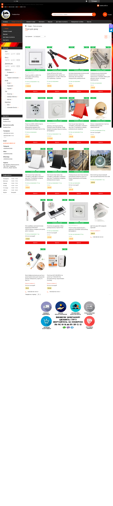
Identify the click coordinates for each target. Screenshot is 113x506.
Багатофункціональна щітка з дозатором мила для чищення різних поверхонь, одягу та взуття (34, 277)
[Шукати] (94, 14)
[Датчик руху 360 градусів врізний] (100, 211)
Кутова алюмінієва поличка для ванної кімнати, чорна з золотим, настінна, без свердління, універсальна (79, 75)
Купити (35, 91)
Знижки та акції (30, 21)
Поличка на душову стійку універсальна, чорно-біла (55, 226)
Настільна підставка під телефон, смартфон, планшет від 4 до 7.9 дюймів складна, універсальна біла (34, 177)
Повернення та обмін (77, 21)
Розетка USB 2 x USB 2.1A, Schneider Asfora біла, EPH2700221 (33, 76)
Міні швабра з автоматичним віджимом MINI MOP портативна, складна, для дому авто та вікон (35, 228)
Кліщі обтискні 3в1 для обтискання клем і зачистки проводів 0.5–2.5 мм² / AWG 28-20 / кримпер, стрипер (56, 75)
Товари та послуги (16, 21)
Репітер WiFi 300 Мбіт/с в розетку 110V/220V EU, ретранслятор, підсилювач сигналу (55, 277)
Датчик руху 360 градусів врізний (98, 226)
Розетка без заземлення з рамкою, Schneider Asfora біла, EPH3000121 (78, 229)
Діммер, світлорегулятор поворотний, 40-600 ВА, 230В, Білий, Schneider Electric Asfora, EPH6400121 (57, 128)
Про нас (89, 21)
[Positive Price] (5, 14)
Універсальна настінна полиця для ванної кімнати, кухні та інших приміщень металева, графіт (78, 177)
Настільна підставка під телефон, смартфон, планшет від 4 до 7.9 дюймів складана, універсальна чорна (56, 177)
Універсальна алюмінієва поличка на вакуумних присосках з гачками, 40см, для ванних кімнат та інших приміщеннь (100, 76)
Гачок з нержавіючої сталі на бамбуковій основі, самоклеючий (99, 125)
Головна (5, 21)
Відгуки (50, 21)
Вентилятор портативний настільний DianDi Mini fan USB (100, 175)
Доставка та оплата (62, 21)
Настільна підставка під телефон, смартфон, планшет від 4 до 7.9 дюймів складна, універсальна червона (78, 126)
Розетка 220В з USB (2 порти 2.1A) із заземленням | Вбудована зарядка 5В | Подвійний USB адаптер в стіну (35, 126)
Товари (6, 28)
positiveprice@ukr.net (9, 143)
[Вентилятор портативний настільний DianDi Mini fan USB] (100, 160)
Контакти (41, 21)
